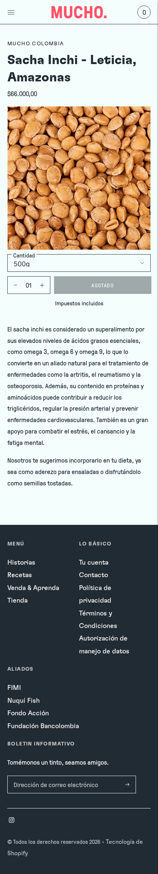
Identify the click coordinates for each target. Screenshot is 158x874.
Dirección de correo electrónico (53, 777)
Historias (21, 562)
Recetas (19, 575)
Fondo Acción (28, 713)
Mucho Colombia (35, 43)
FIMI (14, 688)
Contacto (93, 575)
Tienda (17, 600)
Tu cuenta (93, 562)
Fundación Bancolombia (43, 726)
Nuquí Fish (23, 701)
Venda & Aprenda (33, 588)
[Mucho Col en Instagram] (11, 821)
